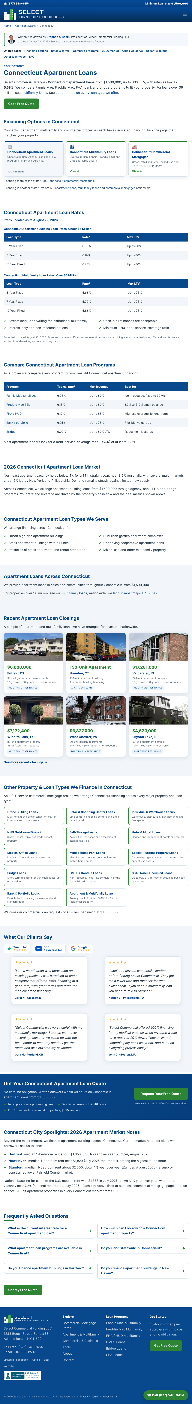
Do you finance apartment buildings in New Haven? (135, 1270)
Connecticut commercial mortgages (70, 181)
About (67, 1353)
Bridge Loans (116, 1348)
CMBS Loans (115, 1342)
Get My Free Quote (23, 1290)
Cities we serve (132, 50)
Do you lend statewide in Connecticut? (131, 1248)
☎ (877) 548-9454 (17, 3)
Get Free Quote (166, 1345)
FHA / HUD (14, 413)
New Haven (17, 1161)
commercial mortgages (120, 188)
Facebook (22, 1359)
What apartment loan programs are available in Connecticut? (45, 1250)
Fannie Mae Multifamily (123, 1323)
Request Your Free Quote (161, 1094)
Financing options (36, 50)
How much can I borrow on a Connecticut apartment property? (133, 1230)
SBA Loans (114, 1355)
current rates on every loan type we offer (87, 93)
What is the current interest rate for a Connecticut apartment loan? (37, 1230)
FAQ (31, 56)
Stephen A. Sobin (58, 37)
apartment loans (65, 188)
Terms (95, 1396)
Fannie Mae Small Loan (22, 395)
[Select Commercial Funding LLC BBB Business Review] (22, 1379)
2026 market (110, 50)
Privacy (84, 1396)
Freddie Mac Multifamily (124, 1329)
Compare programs (86, 50)
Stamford (16, 1167)
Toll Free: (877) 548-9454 (23, 1347)
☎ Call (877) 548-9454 (165, 1395)
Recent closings (156, 50)
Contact (68, 1360)
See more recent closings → (25, 762)
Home (7, 25)
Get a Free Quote (21, 104)
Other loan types (15, 56)
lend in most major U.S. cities (135, 593)
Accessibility (109, 1396)
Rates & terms (60, 50)
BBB (46, 1359)
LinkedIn (9, 1359)
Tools (67, 1347)
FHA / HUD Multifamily (123, 1336)
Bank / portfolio (17, 422)
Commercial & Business (80, 1341)
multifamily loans (34, 93)
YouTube (9, 1366)
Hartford (15, 1154)
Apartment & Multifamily (81, 1334)
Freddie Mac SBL (18, 404)
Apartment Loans (25, 25)
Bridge (11, 431)
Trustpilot (35, 1359)
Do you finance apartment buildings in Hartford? (46, 1268)
